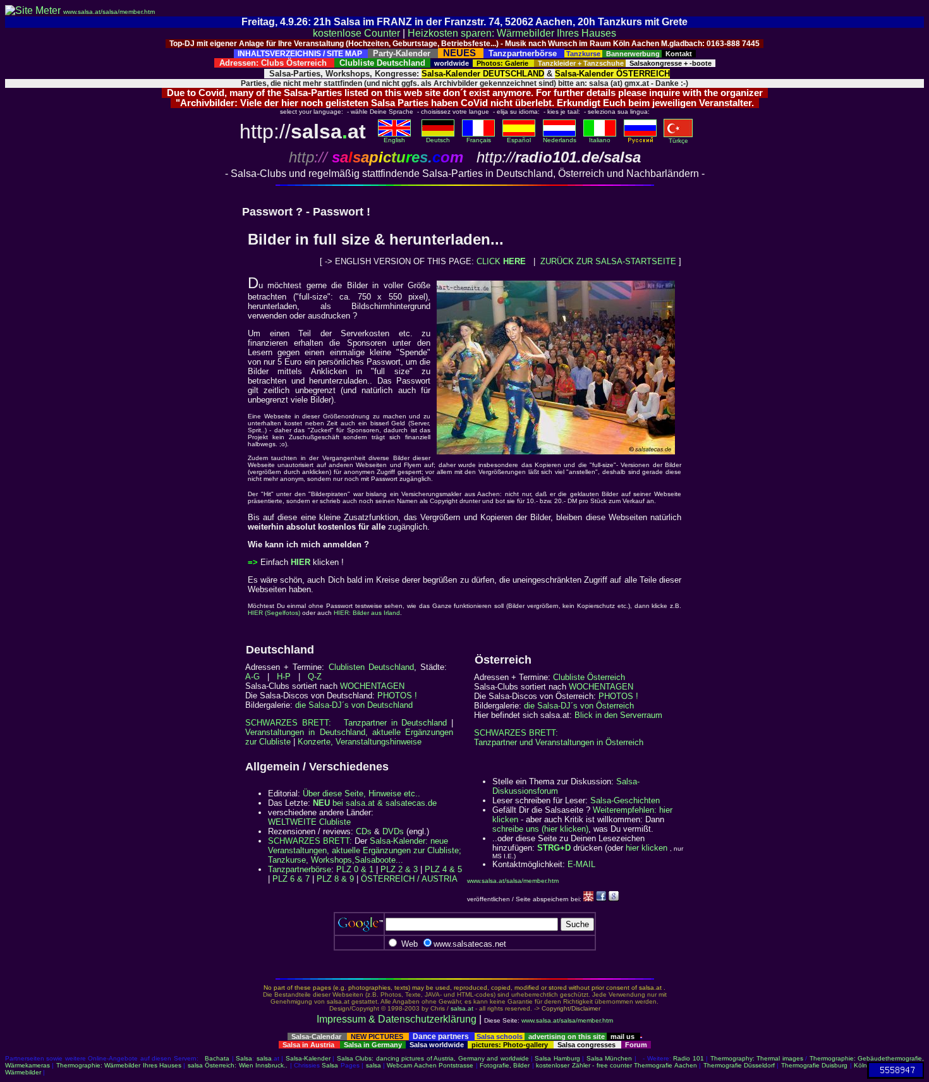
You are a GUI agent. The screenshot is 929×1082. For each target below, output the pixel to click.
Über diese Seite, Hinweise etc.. (361, 793)
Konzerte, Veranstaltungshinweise (360, 741)
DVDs (393, 831)
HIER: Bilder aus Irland (367, 612)
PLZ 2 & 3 (399, 869)
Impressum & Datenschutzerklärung (397, 1019)
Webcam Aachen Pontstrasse (430, 1065)
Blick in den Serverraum (618, 715)
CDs (364, 831)
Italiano (599, 140)
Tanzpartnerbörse (299, 869)
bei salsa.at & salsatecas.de (375, 803)
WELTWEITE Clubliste (309, 822)
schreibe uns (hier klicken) (540, 829)
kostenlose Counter (356, 33)
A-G (252, 676)
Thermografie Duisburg (814, 1065)
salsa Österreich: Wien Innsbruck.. (238, 1065)
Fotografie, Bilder (505, 1065)
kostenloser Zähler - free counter (585, 1065)
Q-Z (315, 676)
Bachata (217, 1058)
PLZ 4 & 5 (443, 869)
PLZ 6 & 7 (291, 879)
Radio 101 (688, 1058)
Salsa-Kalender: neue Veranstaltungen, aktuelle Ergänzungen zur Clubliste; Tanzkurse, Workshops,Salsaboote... (364, 850)
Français (478, 140)
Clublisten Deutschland (371, 667)
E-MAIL (581, 864)
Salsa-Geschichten (625, 800)
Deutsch (438, 140)
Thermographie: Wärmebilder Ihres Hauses (118, 1065)
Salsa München (609, 1058)
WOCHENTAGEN (372, 686)
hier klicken (646, 848)
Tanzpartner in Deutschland (395, 722)
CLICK (501, 261)
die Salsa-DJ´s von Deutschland (354, 705)
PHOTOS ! (397, 695)
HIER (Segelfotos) (274, 612)
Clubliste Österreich (589, 677)
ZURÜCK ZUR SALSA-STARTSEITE (608, 261)
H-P (284, 676)
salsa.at (462, 1008)
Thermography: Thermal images (756, 1058)
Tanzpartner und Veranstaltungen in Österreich (558, 742)
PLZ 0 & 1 (354, 869)
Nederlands (559, 140)
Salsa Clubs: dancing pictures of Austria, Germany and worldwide (433, 1058)
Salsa (244, 1058)
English (394, 140)
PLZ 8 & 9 (335, 879)
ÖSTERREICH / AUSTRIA (409, 879)
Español (519, 140)
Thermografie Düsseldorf (739, 1065)
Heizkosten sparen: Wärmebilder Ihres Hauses (512, 33)
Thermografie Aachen (665, 1065)
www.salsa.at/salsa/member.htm (109, 11)
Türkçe (678, 140)
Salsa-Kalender (308, 1058)
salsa (264, 1058)
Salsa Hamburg (557, 1058)
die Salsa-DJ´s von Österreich (579, 705)
